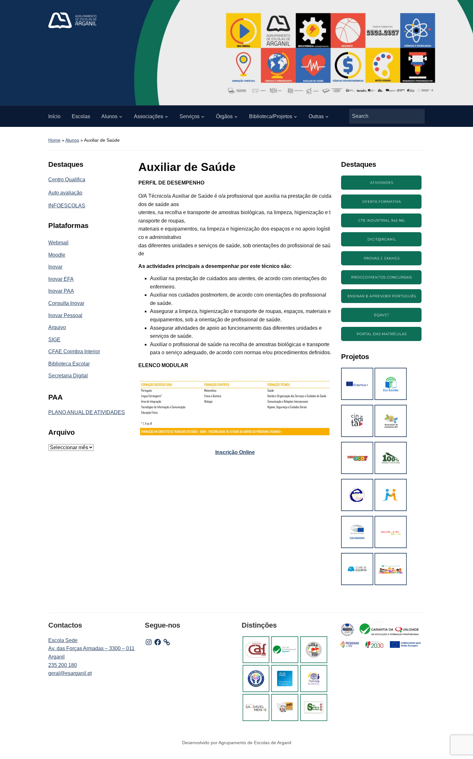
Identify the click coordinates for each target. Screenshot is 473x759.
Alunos (109, 116)
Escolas (81, 116)
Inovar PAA (61, 291)
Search (417, 116)
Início (54, 116)
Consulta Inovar (66, 303)
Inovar (55, 267)
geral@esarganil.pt (70, 673)
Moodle (56, 255)
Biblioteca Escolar (69, 363)
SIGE (54, 339)
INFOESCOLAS (66, 205)
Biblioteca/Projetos (270, 116)
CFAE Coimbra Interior (74, 351)
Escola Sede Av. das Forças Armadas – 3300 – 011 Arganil (91, 648)
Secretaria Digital (68, 375)
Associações (148, 116)
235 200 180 (62, 665)
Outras (316, 116)
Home (54, 140)
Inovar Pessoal (65, 315)
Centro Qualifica (66, 179)
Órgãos (224, 116)
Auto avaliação (65, 192)
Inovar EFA (61, 279)
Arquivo (57, 327)
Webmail (58, 242)
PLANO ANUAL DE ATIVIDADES (86, 412)
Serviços (189, 116)
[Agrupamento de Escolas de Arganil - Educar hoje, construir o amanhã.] (72, 20)
